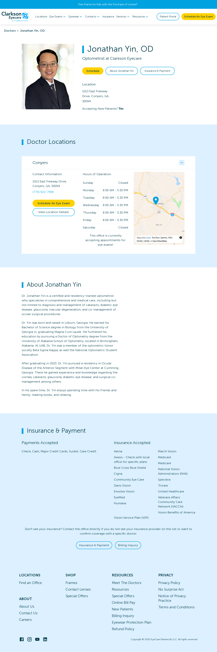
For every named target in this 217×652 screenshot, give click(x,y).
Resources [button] (138, 16)
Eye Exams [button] (55, 16)
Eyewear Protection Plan (131, 622)
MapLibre (141, 237)
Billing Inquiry (128, 545)
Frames (71, 583)
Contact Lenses (78, 589)
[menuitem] (57, 16)
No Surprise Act (171, 589)
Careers (25, 619)
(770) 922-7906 (43, 192)
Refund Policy (123, 629)
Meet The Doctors (126, 583)
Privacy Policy (169, 583)
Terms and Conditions (176, 607)
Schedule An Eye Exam (198, 16)
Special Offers (77, 596)
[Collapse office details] (181, 162)
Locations (41, 16)
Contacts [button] (90, 16)
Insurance (108, 16)
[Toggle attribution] (181, 238)
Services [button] (121, 16)
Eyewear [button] (73, 16)
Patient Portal (168, 16)
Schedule (93, 71)
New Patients (122, 609)
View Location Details (53, 212)
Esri (149, 237)
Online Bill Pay (123, 602)
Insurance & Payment (157, 70)
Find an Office (30, 583)
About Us (26, 606)
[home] (14, 17)
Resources (120, 589)
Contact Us (28, 613)
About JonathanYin (122, 70)
